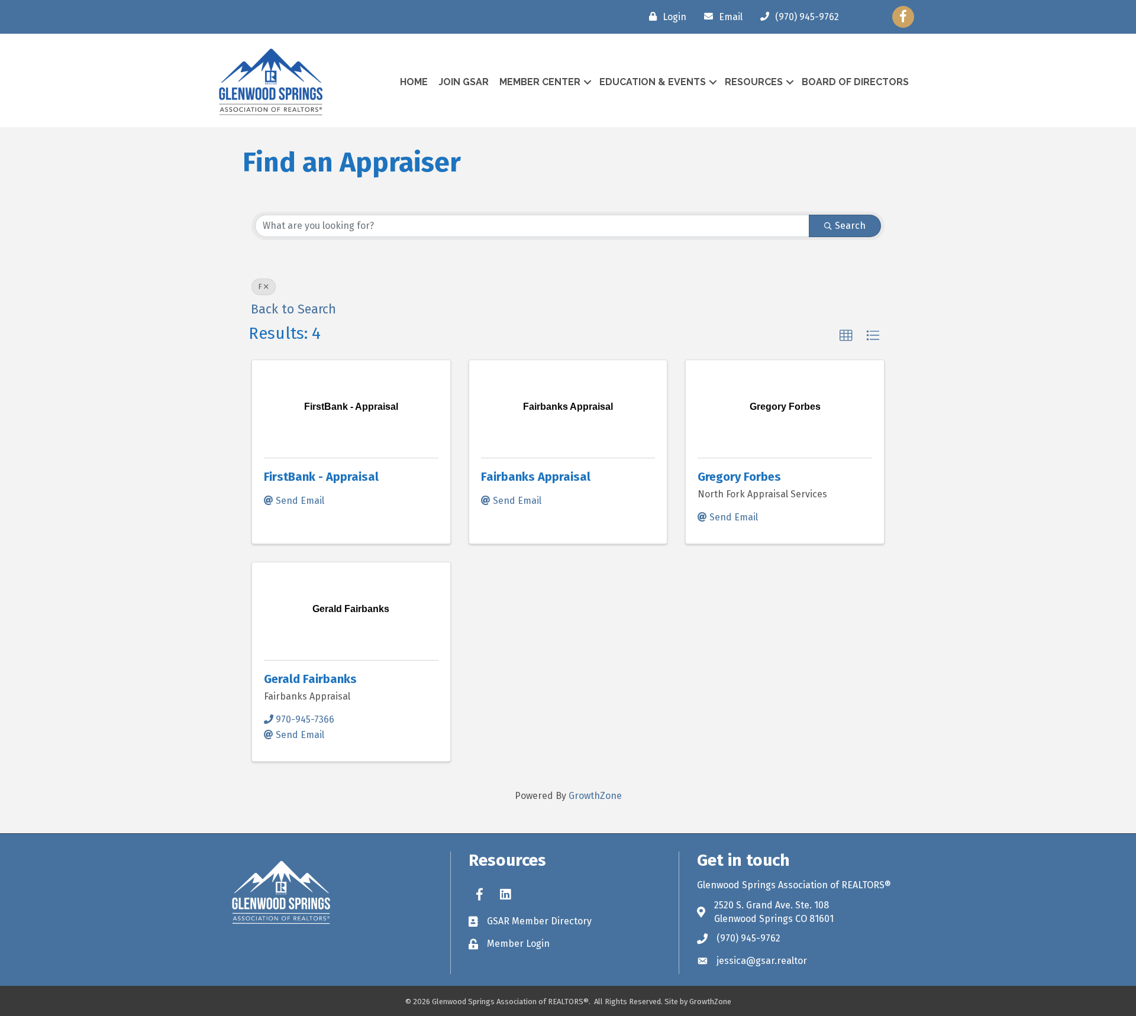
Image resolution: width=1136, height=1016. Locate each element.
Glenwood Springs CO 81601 (774, 918)
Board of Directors (855, 82)
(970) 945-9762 (748, 938)
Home (414, 82)
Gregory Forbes (739, 477)
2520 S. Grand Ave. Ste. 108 (771, 905)
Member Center (539, 82)
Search (850, 225)
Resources (754, 82)
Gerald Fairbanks (310, 679)
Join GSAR (463, 82)
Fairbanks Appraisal (535, 477)
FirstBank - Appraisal (321, 477)
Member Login (518, 943)
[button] (846, 336)
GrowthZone (595, 795)
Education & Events (652, 82)
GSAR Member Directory (539, 921)
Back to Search (293, 309)
